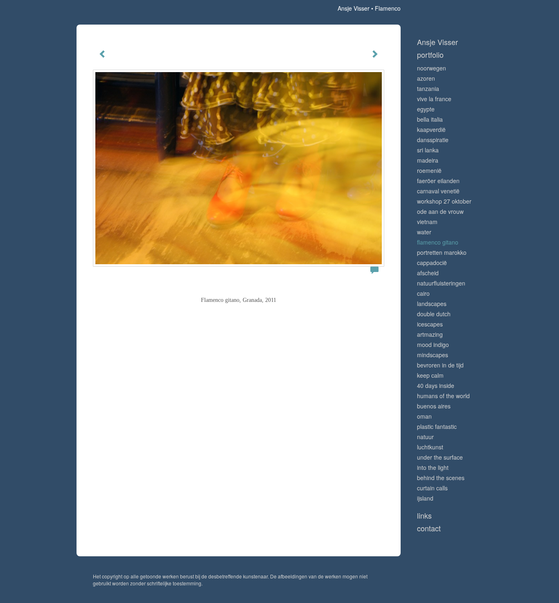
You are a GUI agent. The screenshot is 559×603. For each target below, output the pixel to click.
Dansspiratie (433, 140)
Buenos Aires (434, 406)
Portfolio (430, 55)
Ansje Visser (354, 8)
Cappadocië (432, 262)
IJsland (425, 498)
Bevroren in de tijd (440, 365)
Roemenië (429, 170)
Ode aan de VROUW (440, 211)
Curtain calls (432, 488)
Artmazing (430, 334)
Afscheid (428, 273)
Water (424, 232)
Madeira (427, 160)
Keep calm (430, 375)
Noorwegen (431, 68)
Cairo (423, 293)
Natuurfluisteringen (441, 283)
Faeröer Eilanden (438, 181)
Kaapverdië (431, 129)
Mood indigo (433, 344)
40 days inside (435, 385)
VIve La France (434, 99)
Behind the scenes (440, 478)
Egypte (426, 109)
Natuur (425, 437)
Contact (429, 528)
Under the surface (440, 457)
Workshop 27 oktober (444, 201)
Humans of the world (443, 396)
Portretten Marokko (442, 252)
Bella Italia (430, 119)
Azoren (426, 78)
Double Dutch (434, 314)
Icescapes (430, 324)
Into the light (433, 467)
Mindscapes (432, 355)
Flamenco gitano (437, 242)
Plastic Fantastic (437, 426)
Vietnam (427, 222)
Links (424, 515)
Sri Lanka (428, 150)
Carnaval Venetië (438, 191)
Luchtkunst (430, 447)
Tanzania (428, 88)
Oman (424, 416)
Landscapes (431, 303)
